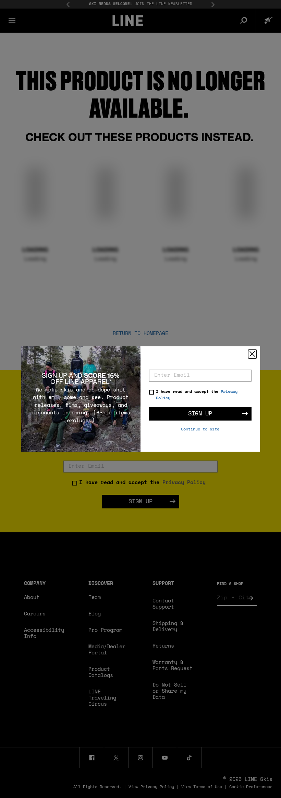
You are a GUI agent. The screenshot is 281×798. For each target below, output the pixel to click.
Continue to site (200, 429)
